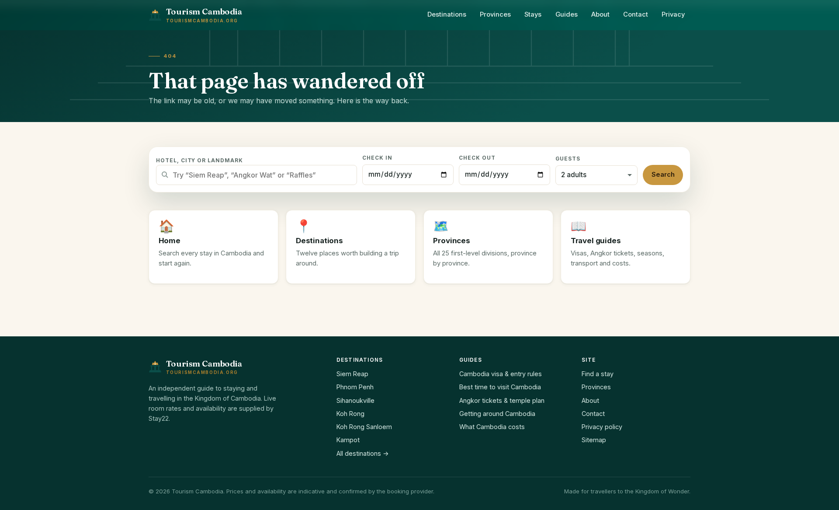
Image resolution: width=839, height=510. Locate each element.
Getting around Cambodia (497, 413)
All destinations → (362, 453)
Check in (377, 158)
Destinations (446, 14)
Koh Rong (350, 413)
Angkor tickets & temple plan (501, 400)
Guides (566, 14)
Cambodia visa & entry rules (500, 373)
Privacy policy (602, 426)
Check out (477, 158)
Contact (635, 14)
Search (663, 174)
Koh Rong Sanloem (364, 426)
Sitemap (594, 440)
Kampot (348, 440)
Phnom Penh (355, 387)
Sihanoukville (355, 400)
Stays (532, 14)
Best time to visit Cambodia (500, 387)
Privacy (673, 14)
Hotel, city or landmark (199, 160)
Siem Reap (352, 373)
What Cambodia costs (492, 426)
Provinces (495, 14)
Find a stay (598, 373)
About (600, 14)
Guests (567, 159)
